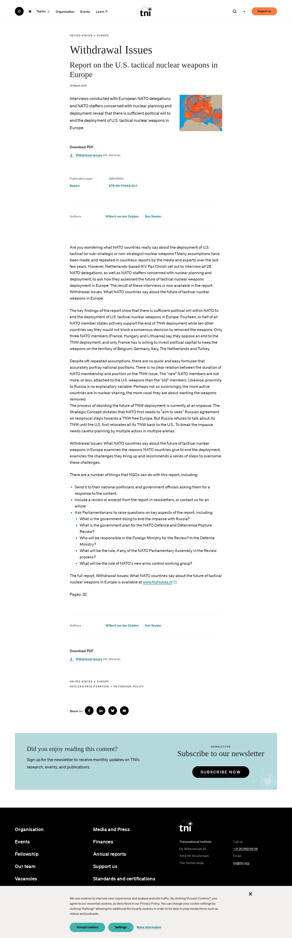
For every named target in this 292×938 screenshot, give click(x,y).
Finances (103, 841)
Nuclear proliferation (89, 686)
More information (149, 927)
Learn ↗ (101, 12)
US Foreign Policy (129, 686)
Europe (103, 35)
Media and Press (111, 829)
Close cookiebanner (250, 893)
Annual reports (109, 854)
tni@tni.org (241, 863)
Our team (25, 866)
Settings (121, 927)
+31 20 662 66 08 (245, 849)
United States (81, 35)
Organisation (65, 12)
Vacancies (26, 878)
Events (85, 12)
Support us (264, 11)
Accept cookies (87, 927)
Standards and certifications (124, 878)
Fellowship (27, 854)
